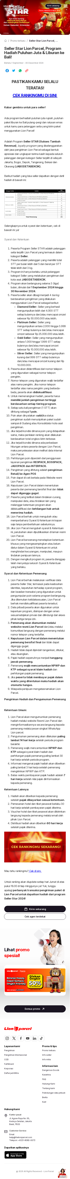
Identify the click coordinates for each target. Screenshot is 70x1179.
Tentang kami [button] (48, 1088)
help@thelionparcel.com (20, 1137)
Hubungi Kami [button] (48, 1084)
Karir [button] (44, 1102)
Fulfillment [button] (9, 1064)
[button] (15, 1155)
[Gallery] (35, 983)
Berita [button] (45, 1097)
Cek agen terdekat (35, 916)
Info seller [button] (46, 1055)
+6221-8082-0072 (26, 1140)
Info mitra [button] (46, 1059)
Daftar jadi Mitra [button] (11, 1073)
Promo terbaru (17, 40)
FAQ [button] (44, 1079)
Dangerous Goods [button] (50, 1070)
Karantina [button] (46, 1074)
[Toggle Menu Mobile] (65, 6)
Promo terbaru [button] (48, 1050)
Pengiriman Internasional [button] (15, 1055)
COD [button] (6, 1059)
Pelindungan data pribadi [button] (53, 1093)
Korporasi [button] (8, 1068)
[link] (11, 6)
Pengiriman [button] (9, 1050)
